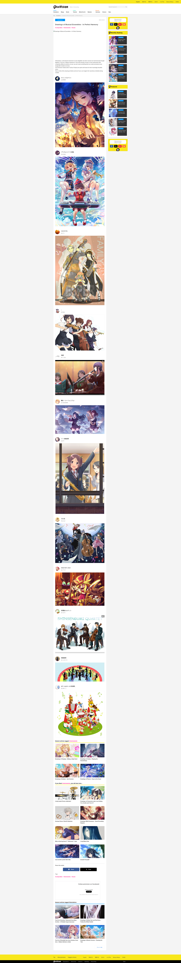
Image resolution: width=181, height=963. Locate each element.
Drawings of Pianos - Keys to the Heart (90, 779)
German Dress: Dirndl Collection (63, 821)
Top (54, 15)
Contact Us (80, 961)
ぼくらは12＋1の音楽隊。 (68, 686)
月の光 (63, 518)
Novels (67, 12)
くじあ (64, 357)
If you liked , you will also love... (68, 783)
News (110, 12)
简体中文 (144, 1)
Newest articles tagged (66, 741)
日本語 (177, 1)
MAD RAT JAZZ (66, 568)
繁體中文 (150, 1)
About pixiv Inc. (66, 961)
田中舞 (64, 79)
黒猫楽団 (63, 658)
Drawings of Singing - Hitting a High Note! (66, 759)
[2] (79, 395)
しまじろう (65, 660)
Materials (90, 12)
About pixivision (62, 957)
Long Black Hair (84, 841)
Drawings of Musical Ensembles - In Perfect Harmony (72, 15)
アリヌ (64, 570)
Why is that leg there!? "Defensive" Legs (66, 841)
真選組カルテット (66, 610)
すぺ (64, 233)
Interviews (98, 12)
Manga (62, 12)
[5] (79, 652)
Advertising (86, 961)
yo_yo (64, 520)
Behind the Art (82, 12)
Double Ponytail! (84, 859)
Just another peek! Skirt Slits (63, 859)
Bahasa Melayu (169, 1)
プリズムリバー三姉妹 (67, 152)
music (73, 27)
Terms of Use (73, 961)
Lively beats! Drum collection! (63, 801)
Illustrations (56, 12)
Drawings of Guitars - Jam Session (64, 779)
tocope (64, 154)
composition (59, 27)
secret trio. (64, 231)
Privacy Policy (93, 961)
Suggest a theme (72, 957)
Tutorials (75, 12)
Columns (104, 12)
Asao (64, 312)
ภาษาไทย (162, 1)
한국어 (156, 1)
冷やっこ (65, 688)
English (138, 1)
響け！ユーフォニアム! (67, 400)
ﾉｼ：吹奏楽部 (65, 438)
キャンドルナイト (66, 77)
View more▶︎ (99, 947)
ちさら (64, 612)
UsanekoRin (65, 402)
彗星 (62, 355)
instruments (67, 27)
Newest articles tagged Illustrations (66, 902)
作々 (64, 440)
